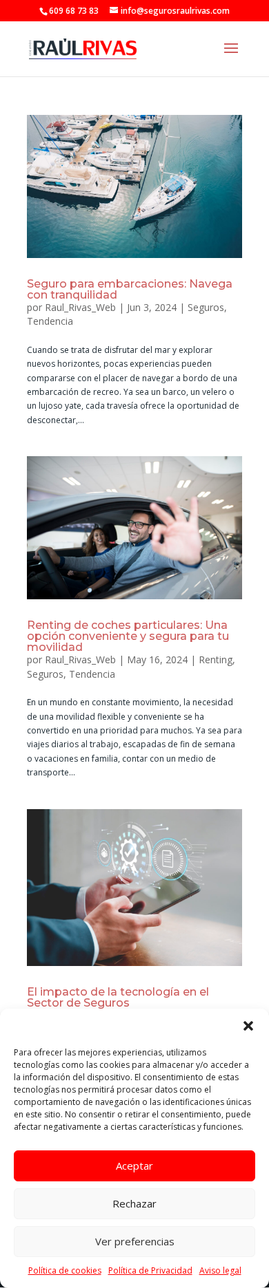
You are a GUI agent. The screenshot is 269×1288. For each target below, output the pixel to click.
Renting (215, 659)
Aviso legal (220, 1270)
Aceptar (134, 1165)
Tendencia (50, 321)
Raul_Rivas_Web (80, 307)
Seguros (206, 307)
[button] (248, 1026)
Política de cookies (64, 1270)
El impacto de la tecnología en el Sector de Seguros (118, 997)
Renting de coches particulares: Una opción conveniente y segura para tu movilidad (128, 636)
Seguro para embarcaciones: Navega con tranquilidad (129, 289)
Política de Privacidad (150, 1270)
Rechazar (134, 1203)
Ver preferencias (135, 1241)
